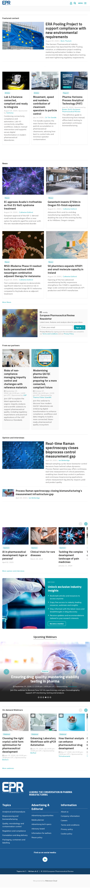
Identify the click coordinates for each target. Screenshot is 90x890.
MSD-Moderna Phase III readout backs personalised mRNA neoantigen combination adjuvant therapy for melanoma (23, 271)
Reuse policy (37, 837)
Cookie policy (66, 833)
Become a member (57, 623)
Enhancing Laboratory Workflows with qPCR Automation (43, 741)
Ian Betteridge (64, 460)
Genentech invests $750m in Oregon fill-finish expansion (64, 203)
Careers (64, 820)
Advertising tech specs (41, 824)
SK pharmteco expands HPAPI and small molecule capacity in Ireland (65, 269)
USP (25, 395)
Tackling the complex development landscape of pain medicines (71, 557)
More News (6, 302)
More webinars (8, 768)
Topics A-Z (21, 871)
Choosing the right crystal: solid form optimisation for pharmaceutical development (13, 745)
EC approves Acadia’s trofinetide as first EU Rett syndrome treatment (23, 205)
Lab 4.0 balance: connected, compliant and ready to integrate (16, 102)
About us (64, 812)
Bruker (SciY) (67, 109)
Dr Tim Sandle (50, 117)
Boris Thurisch (66, 41)
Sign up (78, 327)
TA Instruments (64, 756)
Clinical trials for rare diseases (42, 553)
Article (7, 93)
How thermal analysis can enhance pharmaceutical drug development (71, 743)
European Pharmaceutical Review (71, 110)
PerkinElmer (72, 686)
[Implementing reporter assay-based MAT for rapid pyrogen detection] (38, 697)
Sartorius (9, 113)
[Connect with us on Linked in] (45, 859)
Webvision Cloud (51, 881)
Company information (70, 816)
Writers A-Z (33, 871)
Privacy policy (67, 829)
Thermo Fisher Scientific (42, 397)
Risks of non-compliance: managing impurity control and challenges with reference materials (15, 378)
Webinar (45, 671)
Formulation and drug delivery (15, 835)
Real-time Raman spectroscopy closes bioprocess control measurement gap (62, 449)
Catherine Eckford (26, 212)
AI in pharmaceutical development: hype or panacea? (14, 555)
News (7, 198)
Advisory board (38, 828)
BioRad (33, 753)
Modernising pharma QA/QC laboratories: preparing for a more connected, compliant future (45, 378)
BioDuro (5, 760)
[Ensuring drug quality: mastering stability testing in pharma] (45, 697)
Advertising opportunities (42, 815)
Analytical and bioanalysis (13, 812)
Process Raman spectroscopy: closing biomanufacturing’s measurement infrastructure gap (49, 492)
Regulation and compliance (14, 831)
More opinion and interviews (13, 571)
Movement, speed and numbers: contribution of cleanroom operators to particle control (45, 105)
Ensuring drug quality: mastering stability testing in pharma (45, 679)
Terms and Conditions (50, 334)
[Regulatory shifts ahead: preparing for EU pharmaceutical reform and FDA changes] (41, 697)
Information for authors (41, 833)
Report (65, 93)
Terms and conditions (70, 825)
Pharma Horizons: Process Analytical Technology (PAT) (73, 100)
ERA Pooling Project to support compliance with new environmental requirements (66, 30)
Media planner (38, 820)
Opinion (6, 548)
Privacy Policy (69, 334)
